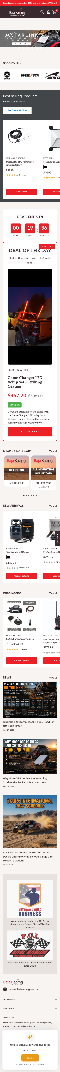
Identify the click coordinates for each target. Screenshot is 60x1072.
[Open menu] (4, 12)
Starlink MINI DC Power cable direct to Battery (20, 163)
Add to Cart (30, 431)
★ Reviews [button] (57, 538)
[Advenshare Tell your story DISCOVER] (30, 41)
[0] (54, 12)
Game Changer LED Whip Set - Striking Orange (25, 382)
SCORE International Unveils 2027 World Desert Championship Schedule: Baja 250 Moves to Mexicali (28, 856)
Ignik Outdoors (13, 548)
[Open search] (42, 12)
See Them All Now (17, 110)
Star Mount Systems (15, 158)
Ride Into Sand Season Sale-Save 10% (30, 3)
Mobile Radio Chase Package (20, 639)
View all (53, 451)
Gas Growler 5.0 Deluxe (17, 552)
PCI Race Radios (13, 636)
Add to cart (21, 192)
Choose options (21, 576)
